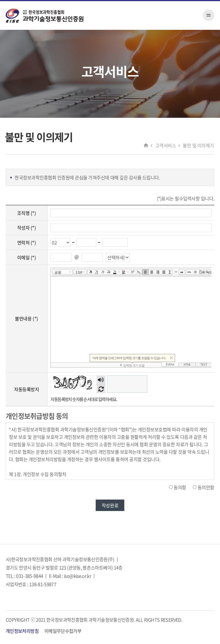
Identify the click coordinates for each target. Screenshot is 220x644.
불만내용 (26, 318)
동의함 (180, 487)
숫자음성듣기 (101, 379)
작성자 (26, 227)
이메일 (26, 257)
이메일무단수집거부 (62, 631)
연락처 (26, 242)
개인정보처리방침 (22, 631)
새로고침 (101, 388)
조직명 (26, 213)
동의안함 (206, 487)
